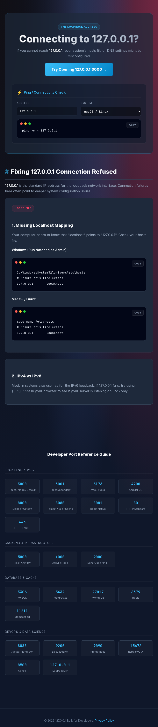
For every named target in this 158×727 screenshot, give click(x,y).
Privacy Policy (104, 720)
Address (23, 103)
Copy (132, 124)
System (86, 103)
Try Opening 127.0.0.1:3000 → (79, 69)
